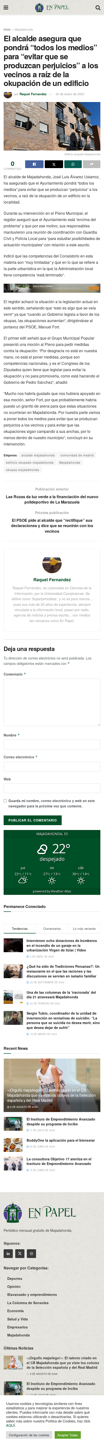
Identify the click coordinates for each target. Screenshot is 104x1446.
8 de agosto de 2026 (23, 1107)
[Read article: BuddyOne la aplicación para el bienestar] (13, 1145)
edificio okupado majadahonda (30, 462)
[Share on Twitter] (54, 164)
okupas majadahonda (22, 470)
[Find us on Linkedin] (8, 1253)
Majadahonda (24, 29)
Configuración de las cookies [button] (29, 1435)
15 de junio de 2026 (42, 1170)
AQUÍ (10, 1425)
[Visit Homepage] (51, 7)
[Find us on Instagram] (31, 1253)
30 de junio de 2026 (42, 1146)
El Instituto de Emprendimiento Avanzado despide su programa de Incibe (61, 1121)
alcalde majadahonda (38, 455)
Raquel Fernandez (33, 94)
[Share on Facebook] (34, 164)
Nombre (12, 735)
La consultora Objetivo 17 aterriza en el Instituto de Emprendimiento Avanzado (59, 1161)
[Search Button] (98, 7)
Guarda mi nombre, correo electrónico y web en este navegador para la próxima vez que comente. (51, 803)
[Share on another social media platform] (91, 164)
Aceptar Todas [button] (68, 1435)
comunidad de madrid (77, 455)
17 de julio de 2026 (42, 1130)
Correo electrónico (21, 756)
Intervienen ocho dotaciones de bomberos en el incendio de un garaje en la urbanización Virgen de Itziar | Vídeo (62, 945)
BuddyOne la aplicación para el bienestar (61, 1140)
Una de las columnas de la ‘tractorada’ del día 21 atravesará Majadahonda (61, 995)
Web (7, 779)
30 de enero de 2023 (70, 94)
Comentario (15, 674)
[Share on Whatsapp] (73, 164)
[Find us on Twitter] (19, 1253)
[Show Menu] (6, 7)
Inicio (7, 29)
